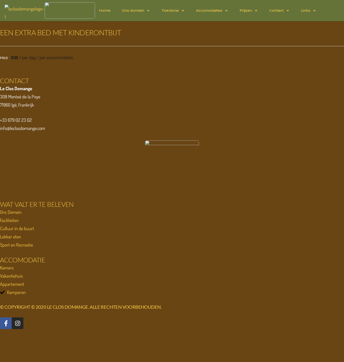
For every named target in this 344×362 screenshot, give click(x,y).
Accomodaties (209, 10)
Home (104, 10)
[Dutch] (325, 10)
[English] (336, 10)
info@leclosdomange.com (22, 128)
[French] (331, 10)
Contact (276, 10)
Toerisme (170, 10)
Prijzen (246, 10)
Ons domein (133, 10)
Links (305, 10)
